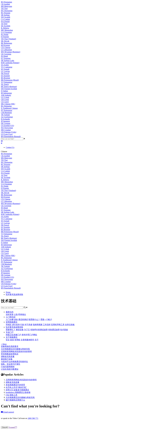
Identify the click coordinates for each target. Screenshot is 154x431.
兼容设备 (20, 330)
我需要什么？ (34, 319)
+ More (4, 344)
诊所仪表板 (70, 325)
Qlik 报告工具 (11, 395)
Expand (12, 427)
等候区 (9, 325)
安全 (8, 340)
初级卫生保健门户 (13, 335)
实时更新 (9, 314)
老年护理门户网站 (29, 335)
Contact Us (10, 147)
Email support (8, 412)
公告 (16, 314)
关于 (36, 340)
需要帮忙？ (10, 330)
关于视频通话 (11, 337)
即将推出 (22, 314)
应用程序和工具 (57, 325)
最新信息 (9, 312)
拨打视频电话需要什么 (15, 400)
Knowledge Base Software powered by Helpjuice (77, 425)
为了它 (27, 330)
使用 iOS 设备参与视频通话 (17, 390)
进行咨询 (16, 325)
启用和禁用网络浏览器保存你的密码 (21, 380)
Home (8, 292)
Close (4, 427)
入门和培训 (10, 317)
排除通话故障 (54, 330)
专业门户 (9, 332)
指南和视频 (37, 325)
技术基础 (64, 330)
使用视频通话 (11, 322)
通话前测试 (23, 319)
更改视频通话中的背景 (15, 385)
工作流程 (47, 325)
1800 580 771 (33, 418)
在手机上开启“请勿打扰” (16, 387)
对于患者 (28, 325)
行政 (22, 325)
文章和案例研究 (27, 340)
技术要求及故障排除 (14, 294)
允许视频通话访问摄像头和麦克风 (20, 397)
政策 (12, 340)
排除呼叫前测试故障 (39, 330)
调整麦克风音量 (12, 382)
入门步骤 (9, 319)
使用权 (17, 340)
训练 (16, 319)
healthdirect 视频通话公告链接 (18, 392)
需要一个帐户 (46, 319)
